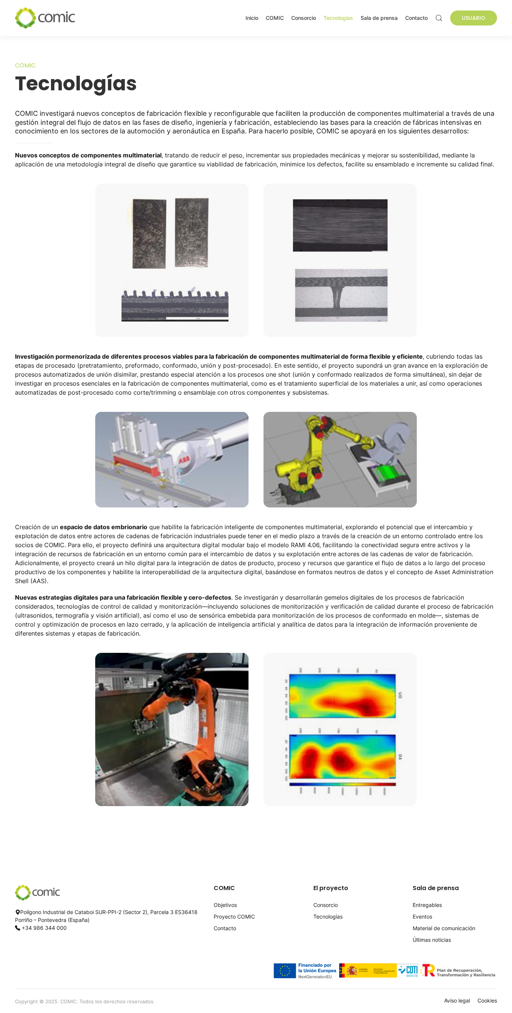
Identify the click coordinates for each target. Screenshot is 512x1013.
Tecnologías (338, 18)
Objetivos (225, 905)
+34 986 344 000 (44, 928)
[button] (439, 18)
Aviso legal (457, 1000)
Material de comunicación (444, 928)
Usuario (473, 18)
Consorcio (303, 18)
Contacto (416, 18)
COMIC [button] (275, 18)
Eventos (422, 916)
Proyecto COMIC (234, 916)
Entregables (427, 905)
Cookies (487, 1000)
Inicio (252, 18)
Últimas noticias (432, 940)
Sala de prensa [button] (379, 18)
